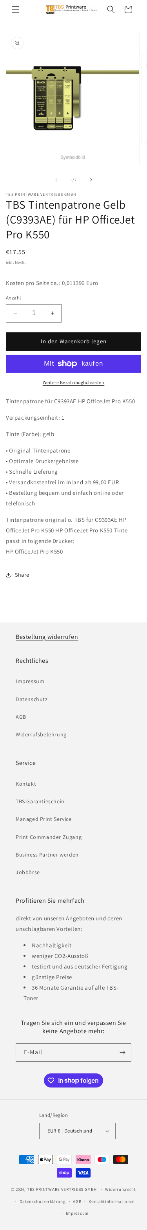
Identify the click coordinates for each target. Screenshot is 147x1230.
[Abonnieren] (122, 1052)
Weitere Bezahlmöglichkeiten (74, 382)
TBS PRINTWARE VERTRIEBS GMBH (62, 1189)
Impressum (30, 681)
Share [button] (22, 574)
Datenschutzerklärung (43, 1201)
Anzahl (13, 297)
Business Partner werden (47, 854)
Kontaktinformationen (112, 1201)
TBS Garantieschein (40, 801)
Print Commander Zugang (49, 836)
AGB (21, 716)
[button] (15, 9)
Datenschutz (32, 699)
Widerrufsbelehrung (41, 734)
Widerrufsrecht (120, 1189)
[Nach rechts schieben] (91, 179)
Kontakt (26, 783)
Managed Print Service (44, 818)
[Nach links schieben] (56, 179)
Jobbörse (28, 872)
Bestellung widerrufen (47, 637)
